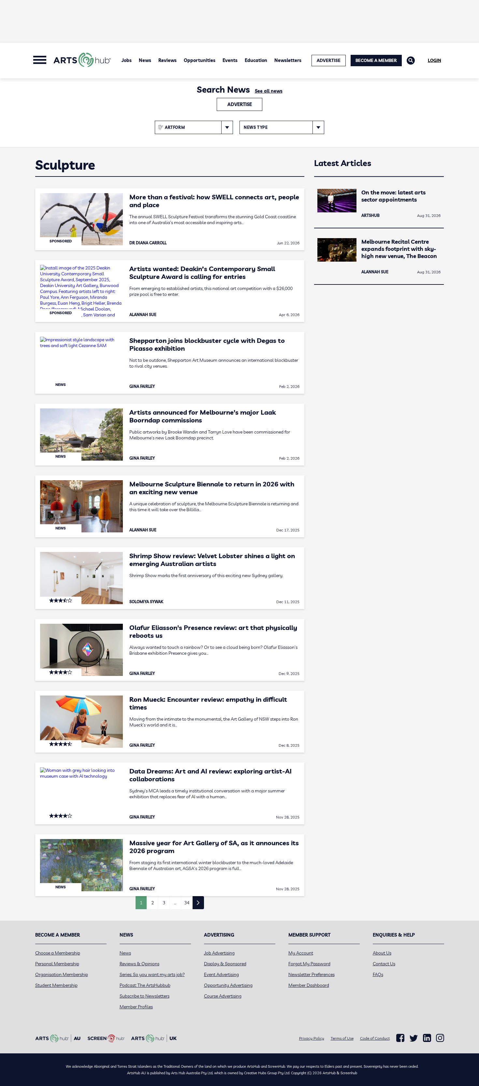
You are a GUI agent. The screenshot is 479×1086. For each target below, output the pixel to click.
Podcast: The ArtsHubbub (145, 985)
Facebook (400, 1038)
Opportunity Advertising (228, 985)
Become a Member (376, 60)
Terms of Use (342, 1038)
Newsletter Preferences (311, 974)
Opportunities (199, 60)
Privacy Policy (311, 1038)
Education (256, 60)
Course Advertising (222, 996)
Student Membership (56, 985)
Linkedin (427, 1038)
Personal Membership (57, 964)
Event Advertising (221, 974)
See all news (269, 91)
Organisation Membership (61, 974)
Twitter (413, 1038)
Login (434, 60)
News (145, 60)
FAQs (378, 974)
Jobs (127, 60)
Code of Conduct (375, 1038)
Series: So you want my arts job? (152, 974)
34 (186, 903)
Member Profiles (136, 1007)
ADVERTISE (329, 60)
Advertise (239, 104)
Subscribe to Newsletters (144, 996)
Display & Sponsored (225, 964)
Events (230, 60)
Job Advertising (219, 953)
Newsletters (287, 60)
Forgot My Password (309, 964)
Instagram (440, 1038)
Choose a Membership (57, 953)
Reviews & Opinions (139, 964)
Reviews (167, 60)
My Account (300, 953)
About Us (382, 953)
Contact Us (384, 964)
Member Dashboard (308, 985)
